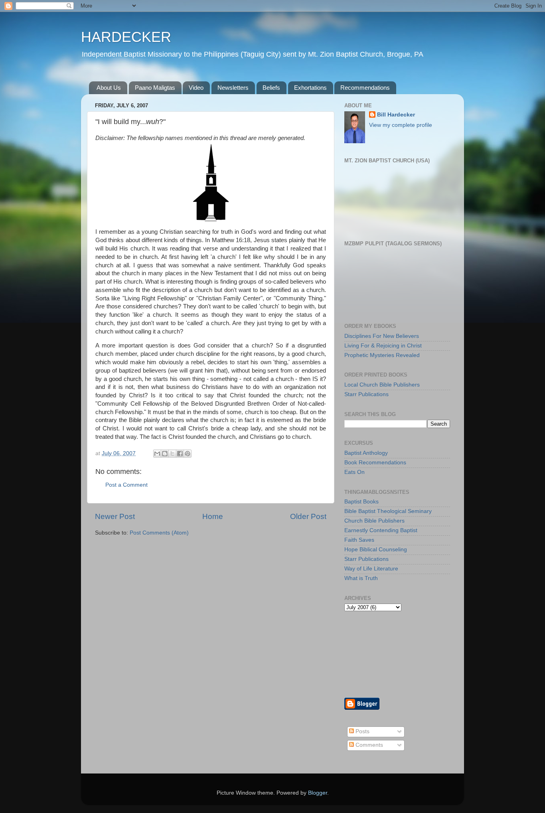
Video (196, 87)
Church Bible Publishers (374, 521)
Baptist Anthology (366, 453)
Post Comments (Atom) (159, 533)
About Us (109, 87)
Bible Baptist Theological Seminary (388, 511)
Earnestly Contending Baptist (380, 530)
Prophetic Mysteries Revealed (382, 355)
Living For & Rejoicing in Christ (383, 346)
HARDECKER (126, 37)
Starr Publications (366, 394)
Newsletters (233, 87)
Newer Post (115, 516)
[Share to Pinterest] (188, 454)
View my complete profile (400, 125)
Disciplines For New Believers (381, 336)
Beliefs (271, 87)
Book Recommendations (375, 463)
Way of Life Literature (371, 569)
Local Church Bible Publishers (382, 385)
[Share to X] (172, 454)
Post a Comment (126, 485)
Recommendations (365, 87)
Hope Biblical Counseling (375, 550)
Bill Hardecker (396, 115)
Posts (361, 731)
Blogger (317, 793)
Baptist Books (361, 502)
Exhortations (310, 87)
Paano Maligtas (155, 87)
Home (212, 516)
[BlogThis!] (165, 454)
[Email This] (157, 454)
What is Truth (361, 578)
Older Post (308, 516)
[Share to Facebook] (180, 454)
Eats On (354, 472)
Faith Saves (359, 540)
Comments (368, 745)
